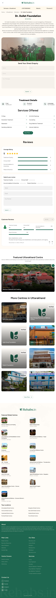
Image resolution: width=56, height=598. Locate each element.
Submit (27, 91)
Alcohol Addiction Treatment (35, 566)
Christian (31, 564)
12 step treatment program (35, 573)
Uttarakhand (9, 12)
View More (27, 132)
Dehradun (16, 12)
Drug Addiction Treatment (35, 568)
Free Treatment (32, 562)
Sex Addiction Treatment (34, 571)
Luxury (30, 559)
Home (3, 12)
